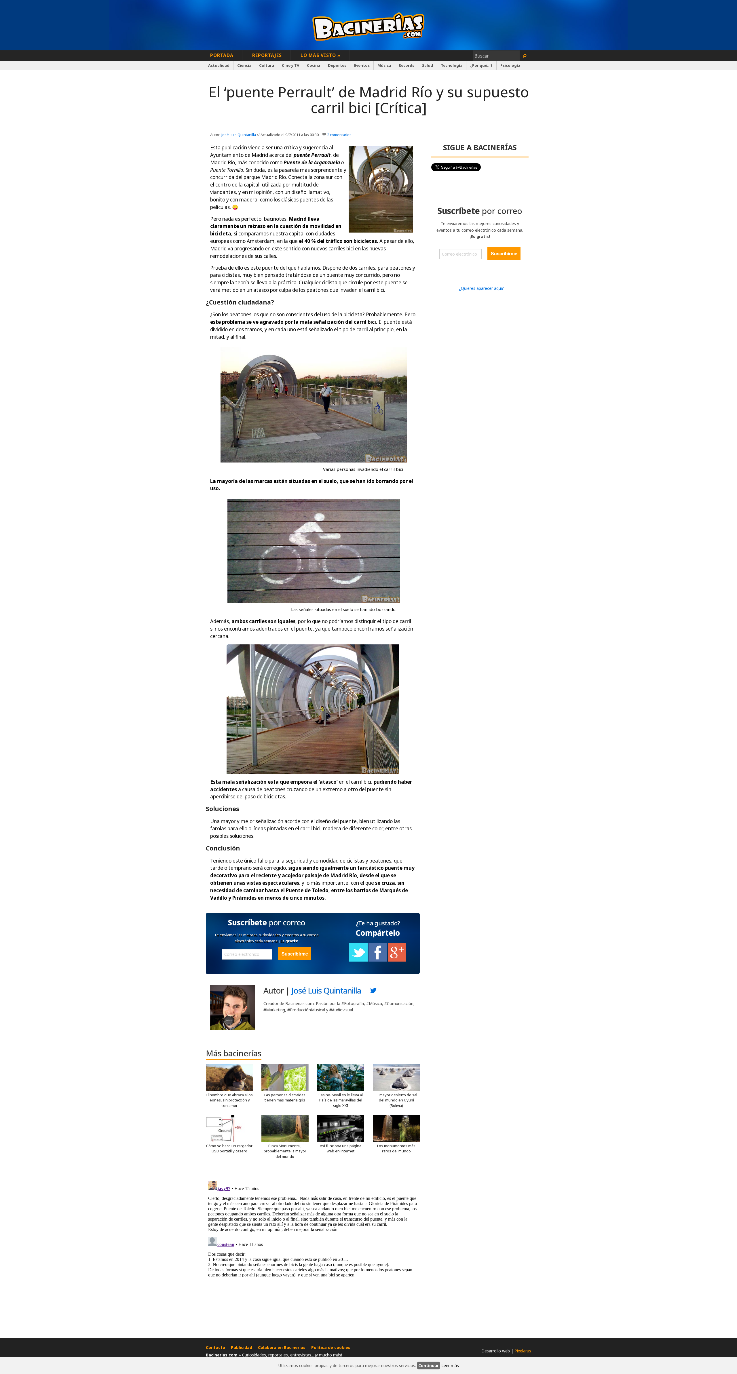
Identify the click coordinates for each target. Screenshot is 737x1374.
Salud (427, 65)
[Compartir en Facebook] (377, 960)
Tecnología (451, 65)
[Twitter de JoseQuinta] (373, 992)
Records (406, 65)
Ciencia (244, 65)
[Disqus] (313, 1250)
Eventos (362, 65)
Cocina (313, 65)
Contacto (215, 1347)
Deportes (337, 65)
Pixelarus (522, 1351)
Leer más (450, 1365)
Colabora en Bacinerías (281, 1347)
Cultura (266, 65)
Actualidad (218, 65)
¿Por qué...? (481, 65)
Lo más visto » (321, 55)
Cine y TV (290, 65)
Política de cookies (330, 1347)
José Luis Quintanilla (238, 134)
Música (384, 65)
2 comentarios (339, 134)
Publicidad (241, 1347)
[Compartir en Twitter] (358, 960)
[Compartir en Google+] (397, 960)
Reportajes (267, 55)
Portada (221, 55)
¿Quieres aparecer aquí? (481, 288)
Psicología (510, 65)
